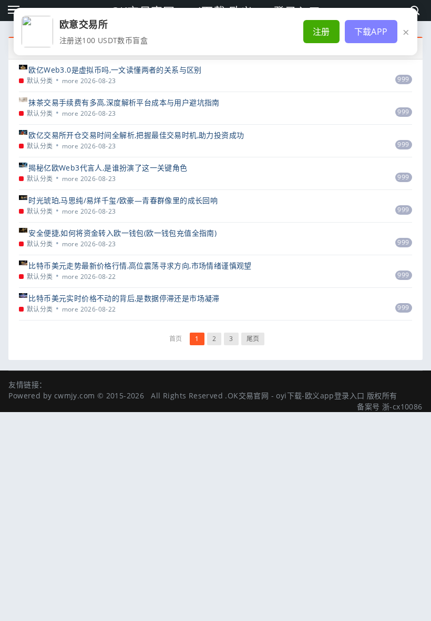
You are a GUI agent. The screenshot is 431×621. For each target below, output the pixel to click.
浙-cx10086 (402, 407)
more (70, 80)
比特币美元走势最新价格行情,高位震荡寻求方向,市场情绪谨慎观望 (139, 266)
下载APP (371, 31)
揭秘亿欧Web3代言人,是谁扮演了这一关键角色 (107, 168)
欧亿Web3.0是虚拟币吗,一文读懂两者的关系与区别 (114, 70)
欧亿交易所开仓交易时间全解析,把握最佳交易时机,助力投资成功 (136, 135)
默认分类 (40, 80)
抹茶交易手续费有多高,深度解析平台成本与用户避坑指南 (123, 102)
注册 (321, 31)
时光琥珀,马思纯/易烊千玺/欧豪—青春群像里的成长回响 (123, 200)
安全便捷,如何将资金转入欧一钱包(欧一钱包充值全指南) (122, 233)
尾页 (253, 338)
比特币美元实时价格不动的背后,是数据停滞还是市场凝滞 (123, 298)
